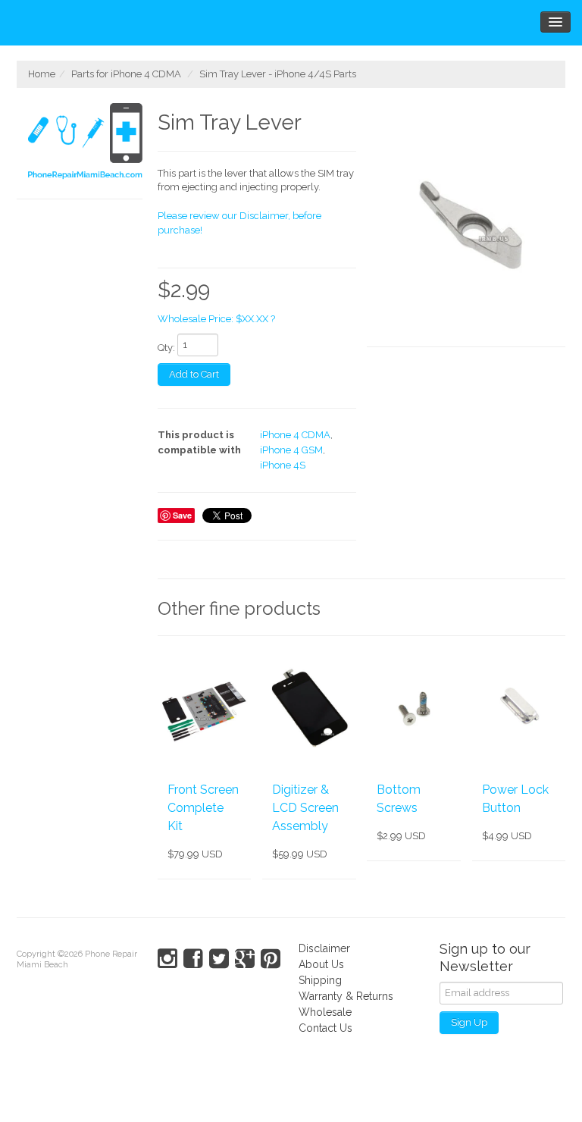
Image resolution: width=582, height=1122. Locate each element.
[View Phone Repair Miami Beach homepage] (85, 143)
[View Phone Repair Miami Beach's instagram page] (167, 959)
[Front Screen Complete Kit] (204, 708)
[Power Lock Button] (518, 708)
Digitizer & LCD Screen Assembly (305, 807)
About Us (321, 964)
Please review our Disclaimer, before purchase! (239, 222)
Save (182, 515)
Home (41, 74)
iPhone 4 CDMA (295, 434)
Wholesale (325, 1012)
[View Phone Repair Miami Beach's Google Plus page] (245, 959)
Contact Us (325, 1028)
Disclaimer (324, 948)
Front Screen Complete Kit (203, 807)
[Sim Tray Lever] (466, 225)
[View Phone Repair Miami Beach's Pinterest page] (270, 959)
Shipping (320, 980)
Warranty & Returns (346, 996)
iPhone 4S (282, 465)
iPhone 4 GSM (291, 450)
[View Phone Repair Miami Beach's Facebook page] (193, 959)
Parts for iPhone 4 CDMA (126, 74)
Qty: (166, 347)
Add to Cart (194, 374)
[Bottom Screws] (413, 708)
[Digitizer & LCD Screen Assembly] (308, 708)
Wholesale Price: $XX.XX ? (216, 318)
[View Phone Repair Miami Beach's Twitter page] (219, 959)
